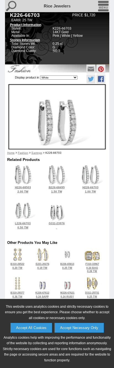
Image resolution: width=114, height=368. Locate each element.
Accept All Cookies (31, 328)
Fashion (23, 152)
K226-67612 (42, 296)
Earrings (37, 152)
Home (11, 152)
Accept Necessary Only (79, 328)
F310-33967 (92, 268)
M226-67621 (67, 296)
